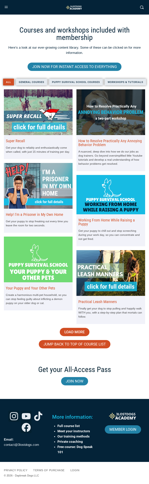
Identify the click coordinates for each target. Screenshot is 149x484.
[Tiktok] (38, 416)
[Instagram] (14, 416)
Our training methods (73, 436)
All (8, 82)
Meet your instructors (73, 431)
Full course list (68, 426)
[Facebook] (26, 427)
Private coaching (70, 442)
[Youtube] (26, 416)
